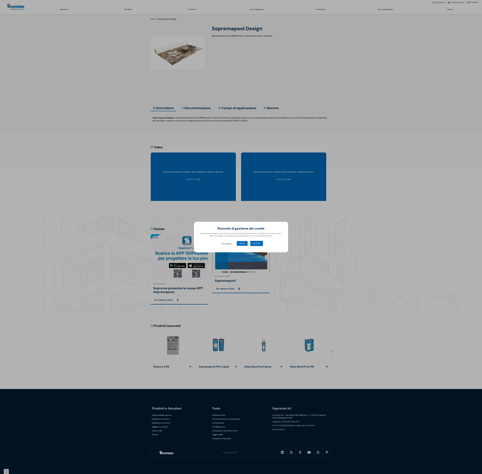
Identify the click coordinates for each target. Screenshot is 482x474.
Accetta (256, 243)
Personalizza (227, 243)
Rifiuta (242, 243)
